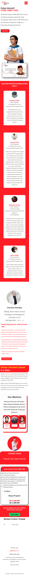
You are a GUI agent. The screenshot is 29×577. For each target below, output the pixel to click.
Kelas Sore (8, 374)
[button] (4, 422)
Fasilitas (7, 491)
